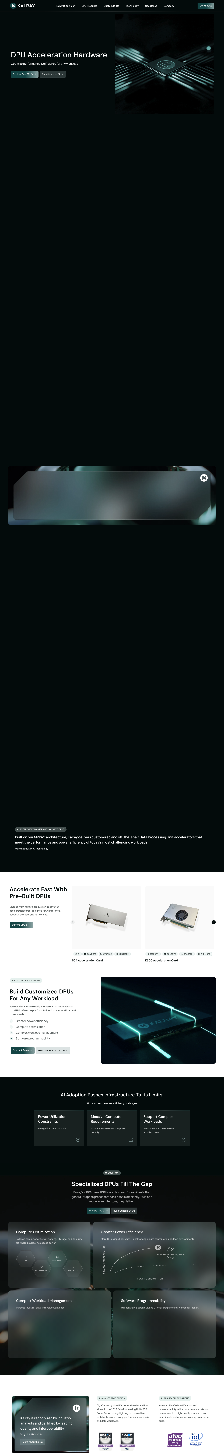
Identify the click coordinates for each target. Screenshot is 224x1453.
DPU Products (89, 5)
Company (169, 5)
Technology (132, 5)
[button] (73, 922)
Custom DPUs (111, 5)
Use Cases (151, 5)
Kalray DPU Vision (65, 5)
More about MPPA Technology (31, 848)
